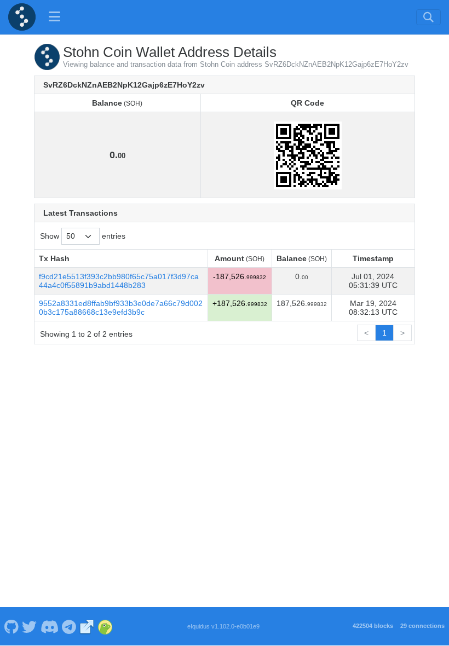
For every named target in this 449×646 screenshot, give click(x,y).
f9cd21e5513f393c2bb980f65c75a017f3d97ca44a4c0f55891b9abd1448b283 (119, 281)
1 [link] (384, 332)
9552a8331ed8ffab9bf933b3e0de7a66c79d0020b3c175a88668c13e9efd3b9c (121, 307)
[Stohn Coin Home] (22, 17)
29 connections (422, 625)
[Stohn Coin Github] (11, 626)
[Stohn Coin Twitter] (29, 626)
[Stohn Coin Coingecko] (105, 626)
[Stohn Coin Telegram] (69, 626)
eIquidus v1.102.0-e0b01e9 (223, 626)
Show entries (82, 236)
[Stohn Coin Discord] (49, 626)
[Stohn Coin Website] (87, 626)
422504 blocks (373, 625)
